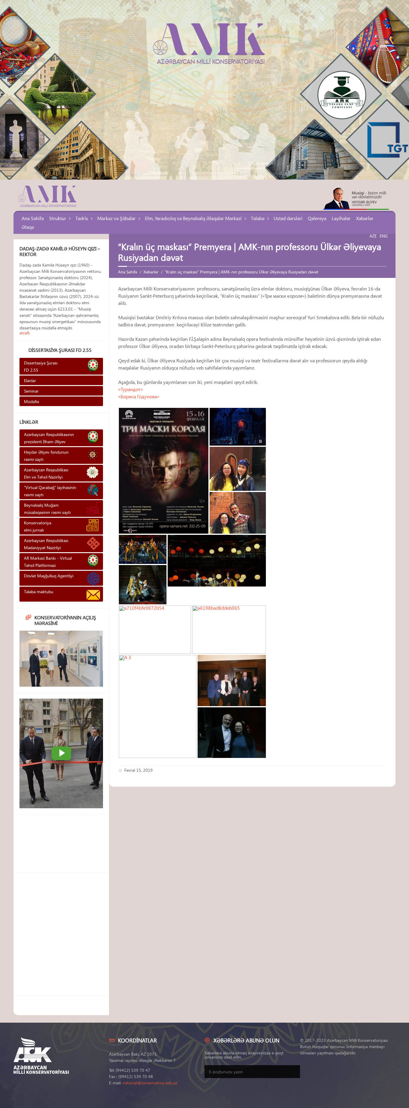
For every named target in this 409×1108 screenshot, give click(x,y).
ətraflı (24, 333)
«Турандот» (130, 389)
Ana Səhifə (33, 218)
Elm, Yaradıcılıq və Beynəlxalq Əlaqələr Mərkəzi (193, 218)
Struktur (57, 218)
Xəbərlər (364, 218)
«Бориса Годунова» (139, 396)
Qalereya (317, 218)
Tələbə (257, 218)
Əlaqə (28, 227)
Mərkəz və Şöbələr (116, 218)
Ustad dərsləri (288, 218)
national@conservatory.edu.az (149, 1083)
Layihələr (341, 218)
